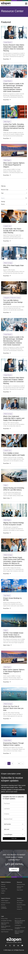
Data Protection (4, 931)
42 (19, 763)
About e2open (20, 900)
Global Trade (4, 888)
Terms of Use (18, 918)
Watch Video (6, 498)
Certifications (18, 925)
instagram (14, 945)
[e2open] (6, 3)
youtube (22, 945)
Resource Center (21, 884)
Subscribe (14, 838)
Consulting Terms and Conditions (20, 928)
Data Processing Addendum (5, 923)
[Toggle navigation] (26, 4)
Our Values (19, 902)
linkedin (18, 945)
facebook (5, 945)
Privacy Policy (4, 918)
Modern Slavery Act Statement (5, 927)
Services (3, 904)
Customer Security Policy (7, 929)
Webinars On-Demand (20, 887)
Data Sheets (20, 890)
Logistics (3, 890)
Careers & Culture (21, 904)
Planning (3, 886)
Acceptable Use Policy (6, 920)
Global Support (4, 900)
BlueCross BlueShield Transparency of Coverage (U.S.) (20, 922)
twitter (10, 945)
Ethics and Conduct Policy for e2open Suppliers (19, 932)
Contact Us (14, 869)
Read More (6, 59)
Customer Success (5, 902)
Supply (2, 893)
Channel (3, 884)
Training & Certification (4, 907)
